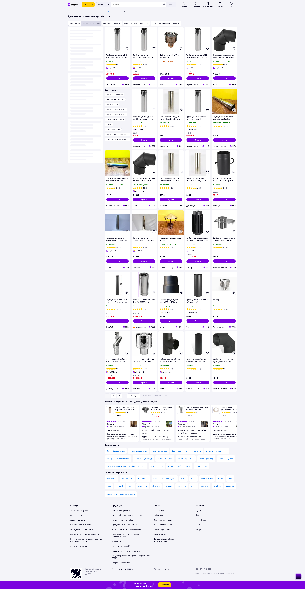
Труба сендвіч (201, 466)
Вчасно (198, 525)
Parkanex (168, 486)
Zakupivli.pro (200, 529)
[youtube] (196, 569)
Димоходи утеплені (186, 458)
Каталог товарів (74, 12)
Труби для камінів (159, 451)
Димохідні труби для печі (216, 451)
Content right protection (163, 529)
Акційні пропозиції (78, 520)
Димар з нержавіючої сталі (118, 458)
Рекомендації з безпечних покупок (84, 534)
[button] (117, 78)
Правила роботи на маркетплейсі (126, 551)
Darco (183, 478)
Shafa (197, 515)
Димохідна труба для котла (179, 466)
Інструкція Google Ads (121, 563)
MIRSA (220, 478)
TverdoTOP (181, 486)
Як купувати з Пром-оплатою (82, 529)
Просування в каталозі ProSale (124, 525)
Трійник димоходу (206, 458)
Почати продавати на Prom (123, 520)
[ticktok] (209, 569)
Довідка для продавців (121, 510)
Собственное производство (164, 478)
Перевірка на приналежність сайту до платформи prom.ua (86, 540)
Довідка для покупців (79, 510)
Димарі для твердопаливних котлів (186, 451)
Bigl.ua (198, 510)
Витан (130, 486)
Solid (230, 478)
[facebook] (201, 569)
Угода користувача (119, 541)
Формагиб (230, 486)
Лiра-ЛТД (156, 486)
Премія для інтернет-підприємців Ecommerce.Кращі (126, 535)
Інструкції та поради (78, 546)
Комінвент (142, 486)
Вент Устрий (143, 478)
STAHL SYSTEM (207, 478)
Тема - (121, 569)
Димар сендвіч (157, 466)
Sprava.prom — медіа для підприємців (127, 529)
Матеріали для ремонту (94, 12)
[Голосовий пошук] (164, 4)
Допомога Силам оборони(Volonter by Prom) (164, 540)
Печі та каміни (114, 12)
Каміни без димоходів (116, 451)
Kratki (193, 486)
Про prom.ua (159, 510)
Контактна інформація (163, 520)
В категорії (102, 4)
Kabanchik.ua (200, 520)
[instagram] (205, 569)
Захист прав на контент (163, 525)
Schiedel (119, 486)
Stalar (193, 478)
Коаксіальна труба (165, 458)
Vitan (109, 486)
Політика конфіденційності (123, 546)
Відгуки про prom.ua (162, 534)
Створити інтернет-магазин (123, 515)
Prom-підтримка (77, 515)
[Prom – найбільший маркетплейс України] (73, 4)
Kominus (217, 486)
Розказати (164, 585)
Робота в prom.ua (161, 515)
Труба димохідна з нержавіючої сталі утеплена (126, 466)
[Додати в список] (127, 48)
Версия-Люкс (127, 478)
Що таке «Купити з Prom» (80, 525)
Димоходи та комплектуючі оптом (121, 494)
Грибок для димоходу (138, 451)
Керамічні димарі (226, 458)
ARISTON (204, 486)
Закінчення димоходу (143, 458)
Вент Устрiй (112, 478)
